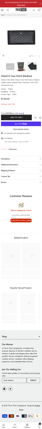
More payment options (21, 129)
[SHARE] (39, 117)
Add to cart (16, 117)
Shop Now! (21, 5)
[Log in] (34, 10)
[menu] (2, 10)
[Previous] (35, 56)
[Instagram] (4, 389)
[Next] (39, 56)
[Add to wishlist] (35, 117)
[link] (10, 274)
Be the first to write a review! (21, 220)
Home (3, 15)
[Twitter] (10, 389)
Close (40, 4)
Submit (33, 380)
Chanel (10, 89)
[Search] (8, 10)
